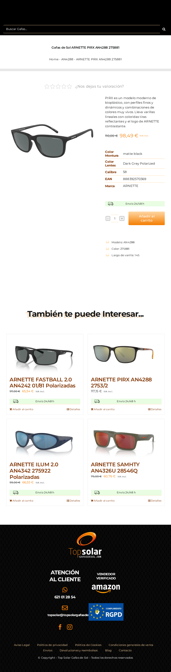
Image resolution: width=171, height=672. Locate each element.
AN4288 (67, 59)
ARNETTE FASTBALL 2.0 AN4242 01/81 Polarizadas (42, 382)
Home (53, 59)
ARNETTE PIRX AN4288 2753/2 (121, 382)
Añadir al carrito (147, 218)
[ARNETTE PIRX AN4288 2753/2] (126, 353)
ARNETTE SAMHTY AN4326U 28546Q (115, 467)
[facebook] (60, 627)
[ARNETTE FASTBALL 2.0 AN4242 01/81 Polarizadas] (44, 353)
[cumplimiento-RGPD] (106, 605)
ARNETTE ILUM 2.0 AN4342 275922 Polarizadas (34, 470)
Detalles (75, 409)
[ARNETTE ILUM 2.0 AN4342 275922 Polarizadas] (44, 438)
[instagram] (69, 627)
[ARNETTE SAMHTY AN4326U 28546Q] (126, 438)
